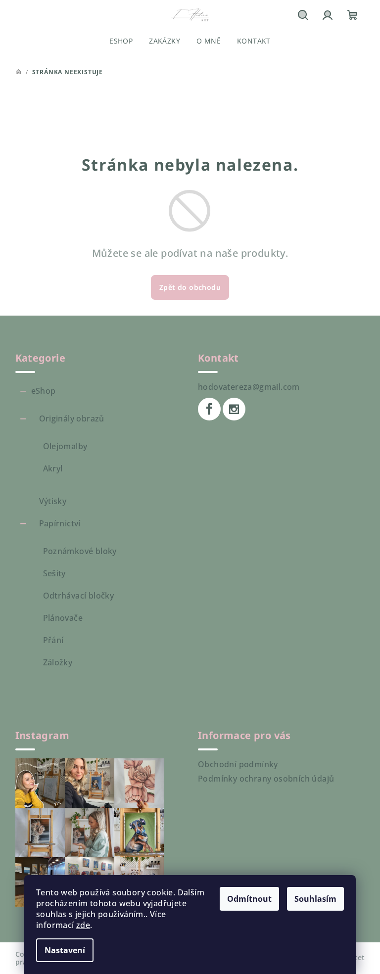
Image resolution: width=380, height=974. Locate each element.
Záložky (58, 662)
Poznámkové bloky (80, 551)
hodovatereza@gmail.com (249, 386)
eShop (43, 390)
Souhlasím (315, 898)
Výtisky (53, 501)
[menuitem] (121, 41)
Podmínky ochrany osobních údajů (266, 778)
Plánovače (63, 617)
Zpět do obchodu (190, 287)
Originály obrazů (71, 418)
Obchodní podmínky (238, 764)
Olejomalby (65, 446)
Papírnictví (60, 523)
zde (83, 925)
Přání (53, 640)
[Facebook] (209, 409)
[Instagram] (234, 409)
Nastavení (65, 950)
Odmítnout (249, 898)
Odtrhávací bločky (78, 595)
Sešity (54, 573)
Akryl (53, 468)
